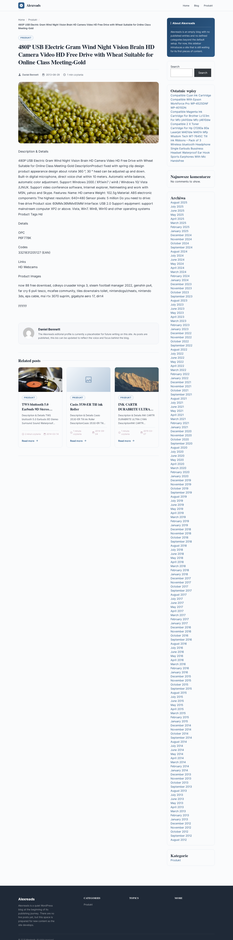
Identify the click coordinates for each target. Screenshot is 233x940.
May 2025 (177, 214)
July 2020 (177, 451)
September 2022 (181, 345)
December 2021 (181, 382)
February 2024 (180, 276)
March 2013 (178, 811)
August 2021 (179, 398)
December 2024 (181, 235)
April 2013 (177, 807)
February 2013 (180, 815)
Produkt (208, 5)
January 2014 (179, 770)
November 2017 (181, 582)
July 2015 (177, 696)
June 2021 (177, 406)
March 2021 (178, 419)
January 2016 (179, 672)
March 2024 (178, 272)
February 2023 (180, 325)
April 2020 (177, 464)
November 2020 (181, 435)
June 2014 (177, 750)
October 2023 (180, 292)
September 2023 (181, 296)
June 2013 (177, 799)
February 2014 (180, 766)
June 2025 (177, 210)
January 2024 (179, 280)
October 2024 (180, 243)
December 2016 (181, 627)
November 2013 (181, 778)
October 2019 (179, 488)
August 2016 (179, 643)
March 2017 (178, 615)
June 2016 (177, 652)
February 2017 (180, 619)
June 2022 (177, 357)
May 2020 (177, 459)
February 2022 (180, 374)
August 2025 (179, 202)
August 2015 (179, 692)
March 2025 (178, 223)
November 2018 (181, 533)
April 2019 (177, 513)
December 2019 (181, 480)
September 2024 (181, 247)
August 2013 (179, 790)
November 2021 (181, 386)
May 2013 (177, 803)
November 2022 (181, 337)
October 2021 (179, 390)
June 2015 (177, 701)
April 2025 (177, 218)
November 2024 (181, 239)
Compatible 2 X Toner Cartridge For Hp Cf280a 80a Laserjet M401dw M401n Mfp (190, 128)
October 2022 (180, 341)
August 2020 (179, 447)
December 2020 (181, 431)
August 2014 (179, 741)
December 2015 (181, 676)
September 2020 (181, 443)
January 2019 (179, 525)
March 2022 (178, 370)
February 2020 (180, 472)
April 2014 (177, 758)
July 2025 (177, 206)
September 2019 (181, 492)
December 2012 (181, 823)
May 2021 (177, 410)
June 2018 (177, 553)
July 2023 (177, 304)
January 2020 (179, 476)
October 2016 (179, 635)
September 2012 (181, 835)
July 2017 (177, 598)
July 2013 (177, 794)
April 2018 (177, 562)
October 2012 (179, 831)
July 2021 (177, 402)
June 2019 (177, 504)
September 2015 (181, 688)
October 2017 (179, 586)
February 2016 (180, 668)
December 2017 (181, 578)
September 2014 (181, 737)
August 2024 (179, 251)
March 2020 (178, 468)
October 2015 (179, 684)
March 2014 (178, 762)
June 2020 (177, 455)
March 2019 (178, 517)
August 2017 (179, 594)
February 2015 (180, 717)
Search (175, 66)
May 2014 (177, 754)
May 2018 (177, 558)
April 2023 (177, 316)
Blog (196, 5)
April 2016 (177, 660)
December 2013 (181, 774)
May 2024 (177, 263)
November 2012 (181, 827)
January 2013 (179, 819)
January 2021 (179, 427)
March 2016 (178, 664)
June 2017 (177, 602)
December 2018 (181, 529)
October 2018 (179, 537)
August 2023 (179, 300)
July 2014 (177, 745)
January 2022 (179, 378)
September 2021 (181, 394)
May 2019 (177, 509)
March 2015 (178, 713)
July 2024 (177, 255)
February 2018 (180, 570)
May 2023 (177, 312)
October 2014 (179, 733)
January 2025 (179, 231)
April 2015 (177, 709)
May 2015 (177, 705)
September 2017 (181, 590)
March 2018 (178, 566)
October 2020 (180, 439)
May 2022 (177, 361)
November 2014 (181, 729)
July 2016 (177, 647)
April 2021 (177, 415)
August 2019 (179, 496)
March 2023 (178, 321)
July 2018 (177, 549)
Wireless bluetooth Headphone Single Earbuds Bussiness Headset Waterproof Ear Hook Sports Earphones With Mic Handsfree (190, 152)
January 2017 (179, 623)
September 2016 (181, 639)
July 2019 (177, 500)
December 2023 (181, 284)
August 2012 (179, 839)
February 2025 (180, 227)
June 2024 (177, 259)
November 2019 (181, 484)
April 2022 (177, 366)
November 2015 (181, 680)
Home (186, 5)
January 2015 (179, 721)
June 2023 (177, 308)
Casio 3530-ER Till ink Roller (86, 407)
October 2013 (179, 782)
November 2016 (181, 631)
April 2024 (177, 267)
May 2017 (177, 607)
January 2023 (179, 329)
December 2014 (181, 725)
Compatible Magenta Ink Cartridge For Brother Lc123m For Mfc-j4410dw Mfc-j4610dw (190, 116)
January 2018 (179, 574)
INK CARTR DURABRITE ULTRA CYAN (134, 409)
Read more (28, 440)
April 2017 (177, 611)
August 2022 (179, 349)
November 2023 (181, 288)
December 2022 (181, 333)
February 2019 (180, 521)
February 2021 (180, 423)
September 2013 (181, 786)
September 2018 (181, 541)
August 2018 (179, 545)
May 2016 (177, 656)
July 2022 (177, 353)
